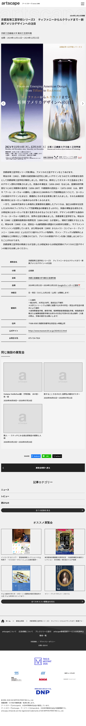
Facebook (37, 456)
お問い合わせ (43, 645)
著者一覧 (43, 635)
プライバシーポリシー (47, 641)
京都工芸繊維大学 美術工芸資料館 (16, 33)
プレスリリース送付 (43, 631)
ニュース (5, 490)
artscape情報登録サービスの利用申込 (69, 631)
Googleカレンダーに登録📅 (69, 285)
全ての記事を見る (43, 510)
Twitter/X (58, 456)
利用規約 (34, 641)
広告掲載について (26, 631)
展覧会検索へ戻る (43, 467)
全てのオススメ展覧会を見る (43, 601)
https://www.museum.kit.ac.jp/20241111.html (47, 330)
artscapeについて (9, 631)
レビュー (5, 496)
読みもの (5, 503)
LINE (47, 456)
